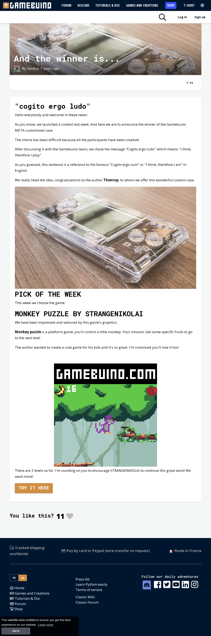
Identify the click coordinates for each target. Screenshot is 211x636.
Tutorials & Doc (107, 5)
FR (14, 577)
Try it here (33, 488)
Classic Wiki (85, 597)
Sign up (200, 17)
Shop (170, 5)
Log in (182, 17)
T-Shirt (189, 5)
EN (22, 577)
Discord (83, 5)
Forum (66, 5)
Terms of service (89, 589)
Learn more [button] (45, 624)
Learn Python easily (91, 584)
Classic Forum (87, 602)
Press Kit (82, 579)
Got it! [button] (15, 631)
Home (19, 587)
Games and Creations (142, 5)
